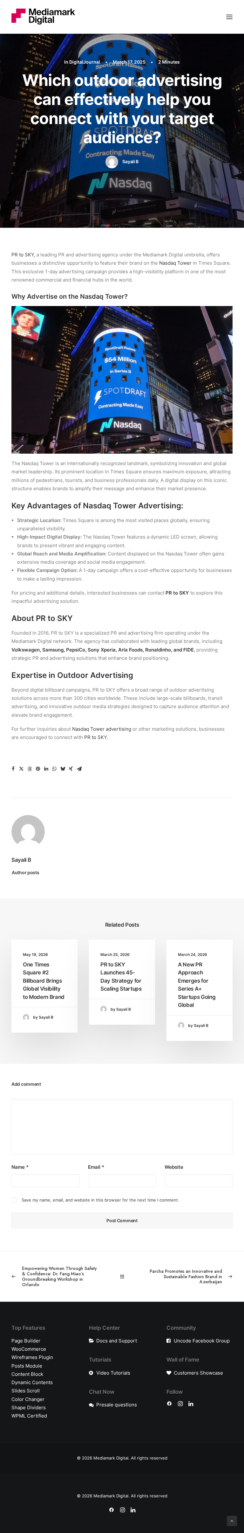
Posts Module (26, 1366)
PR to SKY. (96, 737)
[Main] (122, 1276)
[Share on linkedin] (46, 769)
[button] (229, 17)
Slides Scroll (25, 1391)
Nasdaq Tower (175, 263)
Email (96, 1167)
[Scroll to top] (232, 1520)
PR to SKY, (23, 255)
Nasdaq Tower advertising (101, 729)
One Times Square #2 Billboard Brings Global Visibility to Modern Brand (43, 980)
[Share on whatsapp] (54, 769)
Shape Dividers (28, 1407)
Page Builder (25, 1341)
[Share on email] (79, 769)
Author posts (25, 872)
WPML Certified (29, 1416)
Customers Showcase (198, 1373)
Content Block (27, 1374)
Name (20, 1167)
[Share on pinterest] (38, 769)
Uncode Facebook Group (202, 1341)
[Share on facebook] (13, 769)
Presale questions (116, 1405)
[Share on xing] (71, 769)
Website (174, 1167)
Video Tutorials (113, 1373)
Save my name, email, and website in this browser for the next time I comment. (100, 1199)
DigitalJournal (84, 62)
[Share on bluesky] (62, 769)
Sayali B (130, 161)
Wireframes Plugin (32, 1357)
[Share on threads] (29, 769)
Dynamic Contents (32, 1382)
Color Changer (27, 1399)
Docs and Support (116, 1341)
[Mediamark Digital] (43, 17)
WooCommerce (28, 1349)
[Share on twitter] (21, 769)
